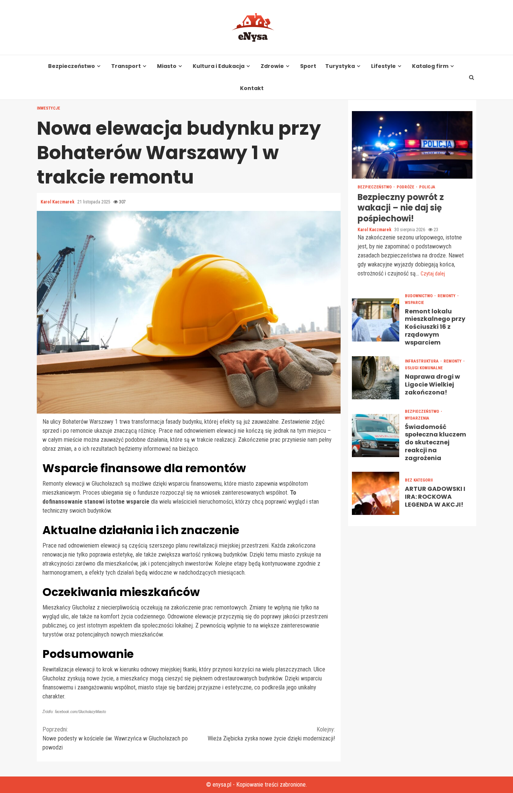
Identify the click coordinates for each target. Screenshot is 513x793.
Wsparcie (414, 303)
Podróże (406, 187)
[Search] (471, 77)
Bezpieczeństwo (71, 66)
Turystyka (340, 66)
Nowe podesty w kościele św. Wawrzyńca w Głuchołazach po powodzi (115, 738)
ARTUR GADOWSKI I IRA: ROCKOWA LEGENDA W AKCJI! (375, 493)
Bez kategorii (419, 481)
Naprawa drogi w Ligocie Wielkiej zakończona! (375, 377)
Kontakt (252, 88)
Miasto (167, 66)
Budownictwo (419, 296)
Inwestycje (48, 108)
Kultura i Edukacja (218, 66)
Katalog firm (430, 66)
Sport (308, 66)
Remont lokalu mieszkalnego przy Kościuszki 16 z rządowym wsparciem (375, 320)
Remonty (447, 296)
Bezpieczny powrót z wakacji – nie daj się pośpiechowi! (412, 145)
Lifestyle (383, 66)
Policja (427, 187)
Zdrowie (272, 66)
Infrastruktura (422, 362)
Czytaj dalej (433, 274)
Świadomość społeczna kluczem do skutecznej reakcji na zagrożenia (375, 435)
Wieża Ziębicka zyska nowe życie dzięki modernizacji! (271, 734)
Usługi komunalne (424, 368)
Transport (126, 66)
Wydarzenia (417, 418)
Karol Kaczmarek (58, 202)
